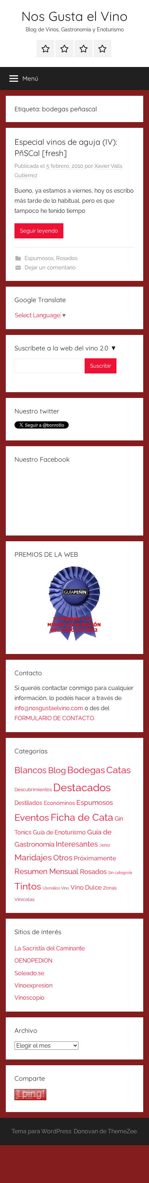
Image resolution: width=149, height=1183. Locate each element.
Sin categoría (120, 872)
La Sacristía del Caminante (49, 948)
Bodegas (86, 770)
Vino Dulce (86, 887)
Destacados (82, 787)
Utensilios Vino (56, 888)
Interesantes (77, 844)
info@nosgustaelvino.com (48, 708)
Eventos (31, 817)
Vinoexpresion (33, 985)
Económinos (59, 803)
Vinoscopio (29, 997)
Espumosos (39, 258)
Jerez (104, 845)
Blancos (30, 770)
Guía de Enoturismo (59, 832)
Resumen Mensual (46, 871)
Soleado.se (29, 973)
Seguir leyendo (39, 231)
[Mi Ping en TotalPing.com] (30, 1098)
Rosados (66, 258)
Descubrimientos (33, 789)
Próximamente (95, 858)
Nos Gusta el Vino (74, 16)
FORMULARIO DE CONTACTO (54, 718)
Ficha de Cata (82, 817)
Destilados (28, 802)
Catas (118, 769)
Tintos (27, 886)
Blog (57, 770)
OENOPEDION (33, 960)
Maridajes (33, 857)
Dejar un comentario (50, 267)
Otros (62, 857)
